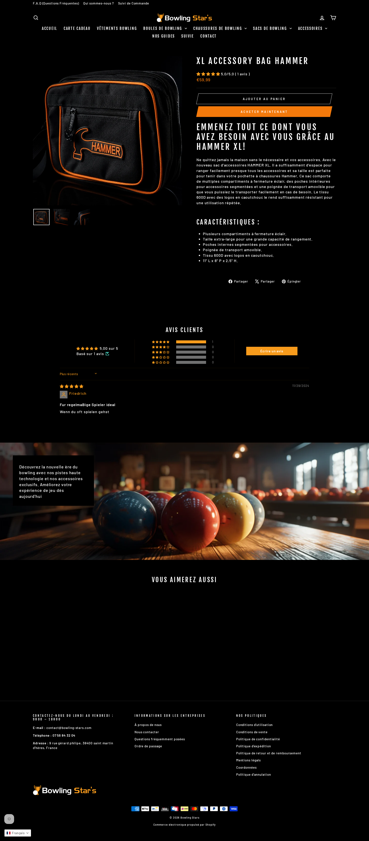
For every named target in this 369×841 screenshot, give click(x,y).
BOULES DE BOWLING (163, 28)
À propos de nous (148, 725)
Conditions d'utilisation (254, 725)
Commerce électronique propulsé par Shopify (184, 824)
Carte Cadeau (77, 28)
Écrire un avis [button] (271, 351)
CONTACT (208, 36)
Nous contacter (147, 732)
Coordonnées (246, 767)
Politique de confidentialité (258, 739)
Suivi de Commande (133, 3)
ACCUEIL (49, 28)
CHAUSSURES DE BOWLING (218, 28)
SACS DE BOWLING (270, 28)
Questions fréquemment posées (160, 739)
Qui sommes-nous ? (98, 3)
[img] (71, 386)
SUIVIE (187, 36)
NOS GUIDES (163, 36)
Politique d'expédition (253, 746)
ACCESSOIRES (311, 28)
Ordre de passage (148, 746)
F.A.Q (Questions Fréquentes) (56, 3)
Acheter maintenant (264, 112)
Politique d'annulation (253, 774)
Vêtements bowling (117, 28)
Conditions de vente (252, 732)
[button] (208, 73)
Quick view (69, 661)
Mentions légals (248, 760)
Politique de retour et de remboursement (268, 753)
